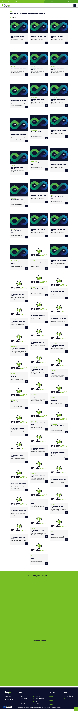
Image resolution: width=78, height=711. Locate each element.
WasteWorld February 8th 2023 (18, 349)
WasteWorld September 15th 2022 (38, 449)
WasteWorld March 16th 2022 (38, 557)
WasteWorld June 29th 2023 (37, 289)
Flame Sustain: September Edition (18, 135)
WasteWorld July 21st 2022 (58, 479)
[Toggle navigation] (74, 5)
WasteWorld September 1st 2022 (58, 453)
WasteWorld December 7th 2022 (38, 396)
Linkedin (61, 1)
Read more (51, 696)
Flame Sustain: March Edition (57, 68)
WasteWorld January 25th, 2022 (37, 370)
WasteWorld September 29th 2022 (18, 429)
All (10, 17)
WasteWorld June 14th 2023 (57, 292)
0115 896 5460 (4, 1)
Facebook (65, 1)
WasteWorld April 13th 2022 (57, 533)
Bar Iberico (51, 702)
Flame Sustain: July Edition (38, 36)
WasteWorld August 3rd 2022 (38, 475)
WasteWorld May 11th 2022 (18, 510)
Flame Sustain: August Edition (17, 37)
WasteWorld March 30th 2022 (18, 538)
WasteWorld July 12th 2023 (38, 262)
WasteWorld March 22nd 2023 (18, 322)
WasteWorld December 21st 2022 (18, 375)
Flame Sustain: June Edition (57, 37)
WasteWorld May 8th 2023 (38, 315)
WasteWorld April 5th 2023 (58, 318)
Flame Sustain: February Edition (38, 100)
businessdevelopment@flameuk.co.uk (14, 1)
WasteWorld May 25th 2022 (57, 507)
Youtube (69, 1)
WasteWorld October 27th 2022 (38, 423)
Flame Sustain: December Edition (18, 101)
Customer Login (53, 1)
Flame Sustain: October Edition (38, 132)
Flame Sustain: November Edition (58, 131)
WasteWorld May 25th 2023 (17, 295)
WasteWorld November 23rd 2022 (58, 399)
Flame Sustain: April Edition (37, 68)
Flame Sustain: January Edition (58, 100)
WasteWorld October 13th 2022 (58, 426)
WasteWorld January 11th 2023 (58, 372)
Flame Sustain (15, 17)
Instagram (74, 1)
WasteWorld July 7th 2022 (18, 483)
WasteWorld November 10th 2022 (18, 402)
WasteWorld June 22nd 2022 (37, 502)
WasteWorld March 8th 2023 (37, 343)
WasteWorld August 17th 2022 (18, 456)
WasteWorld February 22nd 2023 (57, 346)
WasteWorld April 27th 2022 (37, 531)
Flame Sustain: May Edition (18, 68)
